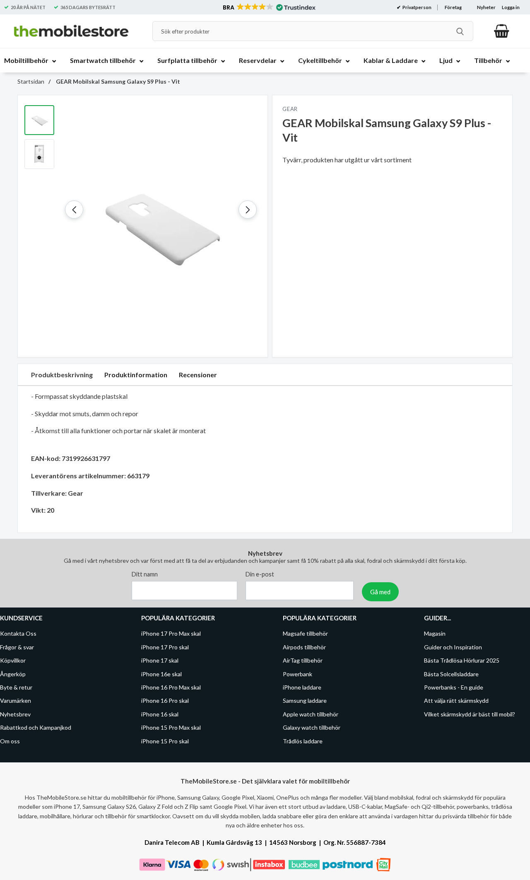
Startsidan (30, 81)
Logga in (511, 7)
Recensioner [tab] (198, 375)
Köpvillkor (13, 660)
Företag (453, 7)
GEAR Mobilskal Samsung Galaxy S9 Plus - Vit (117, 81)
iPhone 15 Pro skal (165, 740)
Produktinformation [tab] (135, 375)
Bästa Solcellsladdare (451, 673)
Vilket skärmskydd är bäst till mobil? (469, 714)
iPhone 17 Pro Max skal (171, 633)
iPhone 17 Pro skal (165, 647)
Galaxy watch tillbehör (311, 727)
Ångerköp (13, 673)
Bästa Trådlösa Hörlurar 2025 (461, 660)
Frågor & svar (17, 647)
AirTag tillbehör (303, 660)
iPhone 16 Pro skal (165, 700)
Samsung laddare (305, 700)
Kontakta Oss (18, 633)
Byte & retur (16, 687)
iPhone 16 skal (159, 714)
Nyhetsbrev (15, 714)
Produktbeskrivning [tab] (62, 375)
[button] (268, 7)
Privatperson (416, 7)
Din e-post (260, 574)
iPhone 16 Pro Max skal (171, 687)
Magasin (435, 633)
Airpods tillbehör (304, 647)
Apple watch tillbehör (310, 714)
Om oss (10, 740)
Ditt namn (145, 574)
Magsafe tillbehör (305, 633)
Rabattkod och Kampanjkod (35, 727)
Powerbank (297, 673)
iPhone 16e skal (161, 673)
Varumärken (15, 700)
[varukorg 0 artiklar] (502, 31)
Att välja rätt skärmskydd (456, 700)
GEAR (290, 109)
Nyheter (486, 7)
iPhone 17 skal (159, 660)
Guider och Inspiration (453, 647)
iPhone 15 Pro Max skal (171, 727)
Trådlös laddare (303, 740)
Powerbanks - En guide (453, 687)
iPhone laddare (302, 687)
